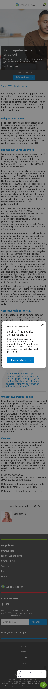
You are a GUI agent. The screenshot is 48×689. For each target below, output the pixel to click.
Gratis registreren (18, 360)
